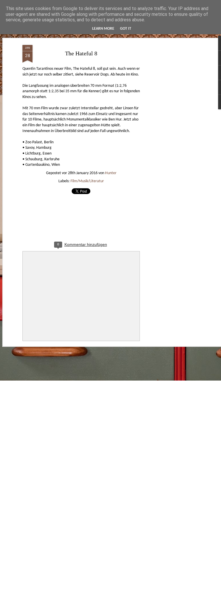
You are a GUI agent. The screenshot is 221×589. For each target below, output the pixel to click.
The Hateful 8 (81, 53)
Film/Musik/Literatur (87, 181)
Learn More (103, 29)
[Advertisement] (171, 135)
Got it (125, 29)
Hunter (111, 173)
